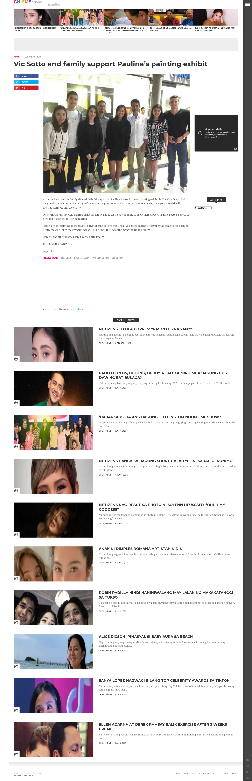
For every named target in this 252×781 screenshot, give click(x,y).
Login (80, 309)
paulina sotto (100, 257)
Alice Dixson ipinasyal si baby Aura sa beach (146, 636)
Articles (217, 773)
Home (178, 773)
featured (66, 257)
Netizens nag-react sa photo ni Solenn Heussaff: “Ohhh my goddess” (162, 507)
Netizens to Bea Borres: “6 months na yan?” (145, 329)
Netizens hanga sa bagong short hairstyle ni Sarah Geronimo (166, 461)
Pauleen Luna (81, 257)
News (16, 56)
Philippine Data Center (23, 775)
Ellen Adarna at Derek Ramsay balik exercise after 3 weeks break (163, 726)
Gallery (206, 773)
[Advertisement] (126, 44)
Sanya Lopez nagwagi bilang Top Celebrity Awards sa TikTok (164, 680)
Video (226, 773)
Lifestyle (196, 773)
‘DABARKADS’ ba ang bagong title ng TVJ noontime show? (160, 417)
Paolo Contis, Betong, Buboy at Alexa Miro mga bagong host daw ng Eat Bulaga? (164, 375)
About (235, 773)
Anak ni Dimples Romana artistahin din (141, 549)
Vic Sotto (117, 257)
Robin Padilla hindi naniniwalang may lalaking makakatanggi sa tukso (166, 595)
